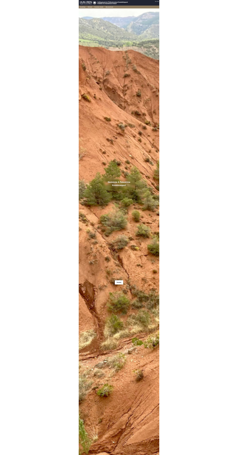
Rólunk (90, 7)
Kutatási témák (99, 7)
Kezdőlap (82, 7)
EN (158, 1)
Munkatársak (109, 7)
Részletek (119, 282)
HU (155, 1)
